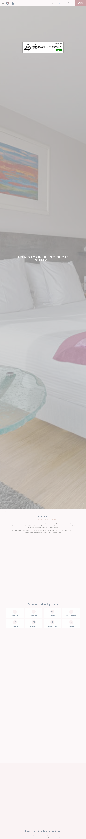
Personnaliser (26, 50)
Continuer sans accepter (58, 43)
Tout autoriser (59, 50)
